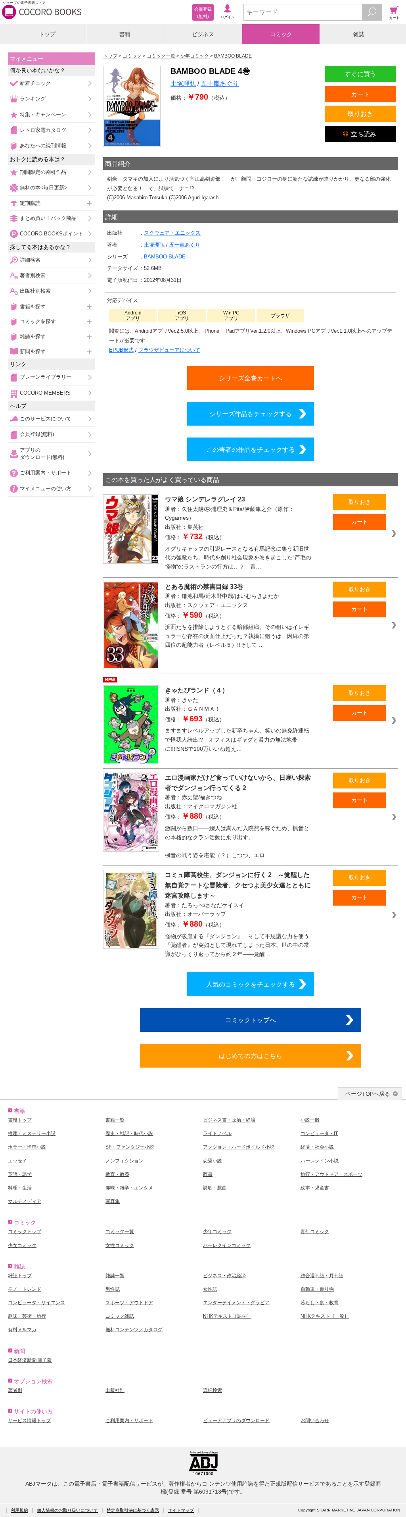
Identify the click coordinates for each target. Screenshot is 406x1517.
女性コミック (119, 1245)
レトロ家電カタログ (43, 130)
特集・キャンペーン (43, 115)
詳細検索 (30, 260)
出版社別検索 (35, 291)
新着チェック (35, 83)
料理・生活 (20, 1188)
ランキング (33, 99)
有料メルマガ (22, 1329)
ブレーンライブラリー (45, 377)
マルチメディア (24, 1201)
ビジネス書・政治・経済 (229, 1120)
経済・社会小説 (317, 1147)
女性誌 (210, 1289)
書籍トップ (20, 1120)
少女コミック (22, 1245)
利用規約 (19, 1510)
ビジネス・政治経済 (224, 1275)
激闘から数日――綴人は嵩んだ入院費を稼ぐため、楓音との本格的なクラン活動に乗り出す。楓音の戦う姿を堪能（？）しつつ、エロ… (237, 841)
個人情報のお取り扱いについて (67, 1510)
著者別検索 (33, 275)
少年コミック (217, 1231)
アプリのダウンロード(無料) (42, 453)
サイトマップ (181, 1510)
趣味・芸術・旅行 (27, 1316)
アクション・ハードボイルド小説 (238, 1147)
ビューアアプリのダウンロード (236, 1420)
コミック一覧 (119, 1231)
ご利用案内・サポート (45, 473)
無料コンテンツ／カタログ (134, 1329)
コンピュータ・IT (319, 1133)
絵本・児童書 (315, 1188)
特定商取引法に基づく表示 (133, 1510)
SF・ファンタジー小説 (129, 1147)
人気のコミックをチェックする (250, 984)
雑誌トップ (20, 1275)
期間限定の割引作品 (43, 172)
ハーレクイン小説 (320, 1161)
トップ (47, 34)
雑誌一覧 (114, 1275)
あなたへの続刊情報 (43, 145)
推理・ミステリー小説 (32, 1133)
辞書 (208, 1174)
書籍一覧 (114, 1120)
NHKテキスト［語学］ (227, 1316)
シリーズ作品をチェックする (250, 413)
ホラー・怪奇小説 (27, 1147)
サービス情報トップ (29, 1420)
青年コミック (315, 1231)
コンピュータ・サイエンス (36, 1302)
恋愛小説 (212, 1161)
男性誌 (112, 1289)
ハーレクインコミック (227, 1245)
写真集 (112, 1201)
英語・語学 (20, 1174)
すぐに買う (360, 73)
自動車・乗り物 (317, 1289)
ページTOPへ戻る (367, 1094)
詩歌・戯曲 (215, 1188)
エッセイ (17, 1161)
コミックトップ (24, 1231)
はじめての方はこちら (250, 1055)
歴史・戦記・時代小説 (129, 1133)
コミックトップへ (250, 1020)
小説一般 (310, 1120)
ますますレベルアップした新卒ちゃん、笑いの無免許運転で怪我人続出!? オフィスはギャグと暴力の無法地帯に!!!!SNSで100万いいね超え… (237, 739)
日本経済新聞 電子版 (30, 1360)
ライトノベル (217, 1133)
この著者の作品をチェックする (250, 449)
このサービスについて (45, 419)
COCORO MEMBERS (45, 393)
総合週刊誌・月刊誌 (322, 1275)
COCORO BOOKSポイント (51, 234)
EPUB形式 (121, 350)
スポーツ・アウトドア (129, 1302)
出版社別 (114, 1390)
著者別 (15, 1390)
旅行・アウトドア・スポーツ (331, 1174)
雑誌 (358, 34)
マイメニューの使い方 (45, 489)
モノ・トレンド (24, 1289)
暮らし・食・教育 (320, 1302)
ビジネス (203, 34)
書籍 (124, 34)
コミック (281, 34)
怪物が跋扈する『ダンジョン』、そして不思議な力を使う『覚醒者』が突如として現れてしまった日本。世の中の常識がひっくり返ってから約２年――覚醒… (237, 945)
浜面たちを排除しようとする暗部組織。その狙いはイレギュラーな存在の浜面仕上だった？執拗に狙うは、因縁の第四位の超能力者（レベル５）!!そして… (237, 636)
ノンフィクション (124, 1161)
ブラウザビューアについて (169, 350)
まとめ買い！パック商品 (48, 218)
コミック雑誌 (119, 1316)
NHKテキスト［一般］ (325, 1316)
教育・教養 (117, 1174)
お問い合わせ (315, 1420)
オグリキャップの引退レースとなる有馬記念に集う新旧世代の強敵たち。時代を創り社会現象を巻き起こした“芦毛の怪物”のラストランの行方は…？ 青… (238, 558)
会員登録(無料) (37, 434)
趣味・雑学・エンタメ (129, 1188)
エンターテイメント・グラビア (236, 1302)
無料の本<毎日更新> (43, 188)
